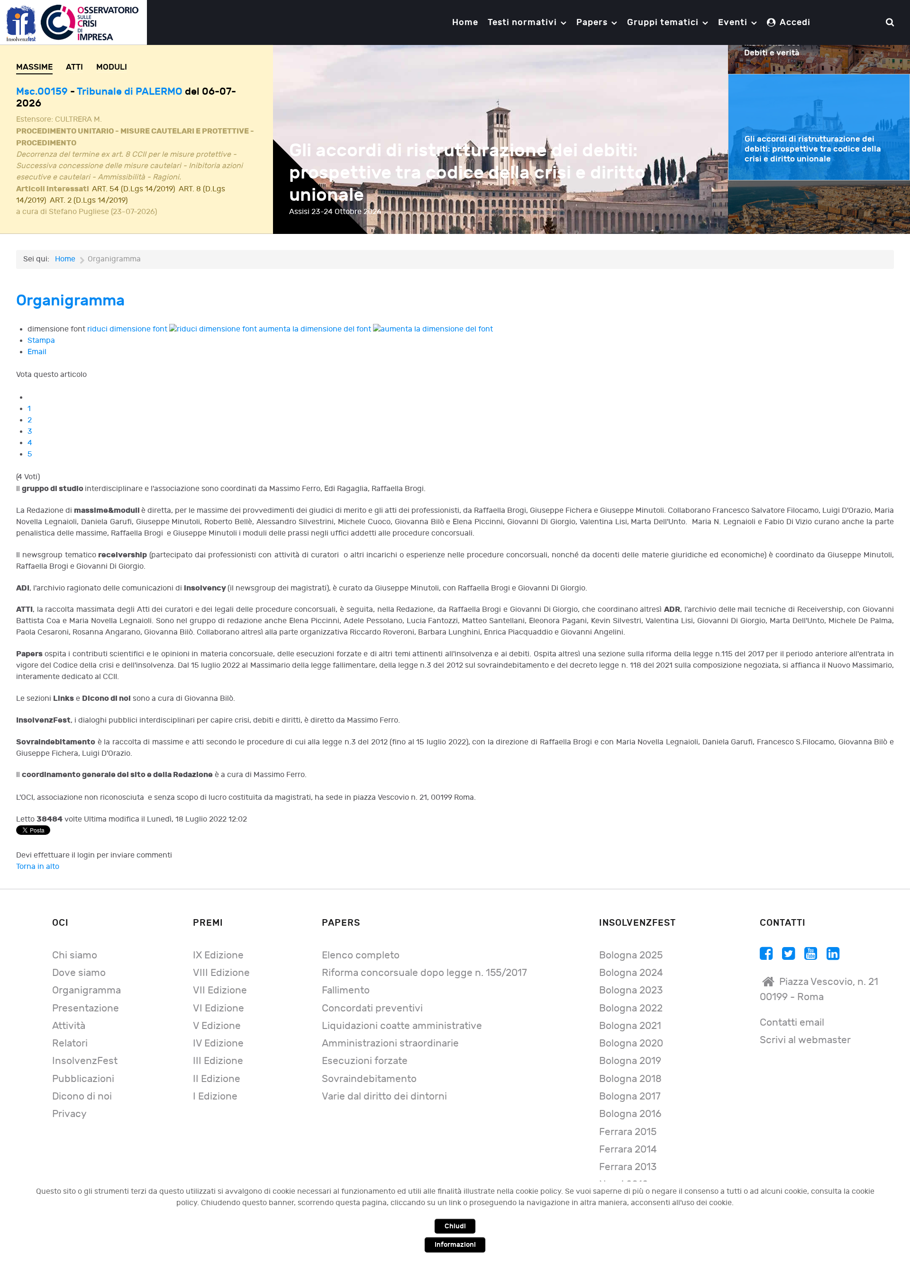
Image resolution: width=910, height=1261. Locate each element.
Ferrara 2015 (627, 1132)
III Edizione (218, 1061)
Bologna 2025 (631, 955)
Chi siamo (74, 955)
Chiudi (455, 1226)
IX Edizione (218, 955)
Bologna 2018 (630, 1079)
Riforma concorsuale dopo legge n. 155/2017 (424, 973)
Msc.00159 (43, 92)
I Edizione (215, 1096)
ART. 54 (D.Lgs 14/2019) (133, 189)
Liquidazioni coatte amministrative (402, 1026)
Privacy (69, 1114)
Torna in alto (37, 866)
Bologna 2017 (630, 1096)
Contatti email (792, 1022)
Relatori (70, 1043)
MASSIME (34, 67)
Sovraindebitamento (369, 1079)
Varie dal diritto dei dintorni (384, 1096)
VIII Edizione (221, 973)
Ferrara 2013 (627, 1167)
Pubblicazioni (83, 1079)
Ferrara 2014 (628, 1149)
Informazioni (455, 1245)
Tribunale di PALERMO (129, 92)
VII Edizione (220, 990)
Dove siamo (79, 973)
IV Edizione (218, 1043)
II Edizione (216, 1079)
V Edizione (217, 1026)
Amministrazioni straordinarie (390, 1043)
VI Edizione (218, 1008)
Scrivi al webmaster (805, 1040)
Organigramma (86, 990)
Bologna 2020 (631, 1043)
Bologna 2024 (631, 973)
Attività (68, 1026)
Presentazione (85, 1008)
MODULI (111, 67)
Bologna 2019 (630, 1061)
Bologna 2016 (630, 1114)
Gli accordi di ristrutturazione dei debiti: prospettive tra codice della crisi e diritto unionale (467, 173)
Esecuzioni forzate (365, 1061)
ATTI (74, 67)
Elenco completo (361, 955)
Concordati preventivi (372, 1008)
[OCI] (73, 22)
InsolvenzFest (85, 1061)
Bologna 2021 (630, 1026)
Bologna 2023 (631, 990)
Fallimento (346, 990)
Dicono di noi (82, 1096)
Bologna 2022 (631, 1008)
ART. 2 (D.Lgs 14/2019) (88, 200)
